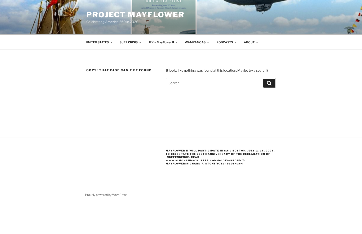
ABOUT (249, 42)
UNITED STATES (97, 42)
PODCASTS (224, 42)
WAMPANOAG (195, 42)
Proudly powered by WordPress (106, 195)
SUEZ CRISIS (129, 42)
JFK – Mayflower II (161, 42)
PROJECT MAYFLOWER (135, 14)
